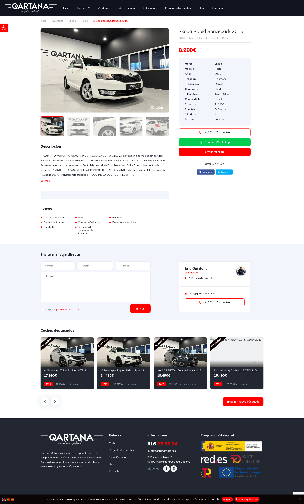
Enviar (140, 308)
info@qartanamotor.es (161, 450)
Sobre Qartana (126, 7)
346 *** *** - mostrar (217, 132)
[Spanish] (13, 499)
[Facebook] (166, 468)
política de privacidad (67, 309)
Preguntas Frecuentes (121, 450)
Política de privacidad (247, 499)
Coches (81, 7)
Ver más (45, 180)
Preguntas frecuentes (178, 7)
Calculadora (150, 7)
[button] (4, 28)
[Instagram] (174, 468)
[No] (300, 499)
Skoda (72, 20)
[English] (4, 499)
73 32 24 (162, 444)
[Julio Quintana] (241, 271)
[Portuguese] (8, 499)
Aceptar (227, 499)
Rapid (84, 20)
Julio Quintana (196, 268)
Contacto (217, 7)
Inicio (66, 7)
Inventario (57, 20)
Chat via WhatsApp (217, 142)
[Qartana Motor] (31, 7)
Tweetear (226, 172)
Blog (201, 7)
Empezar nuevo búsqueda (243, 401)
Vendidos (103, 7)
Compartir (207, 172)
